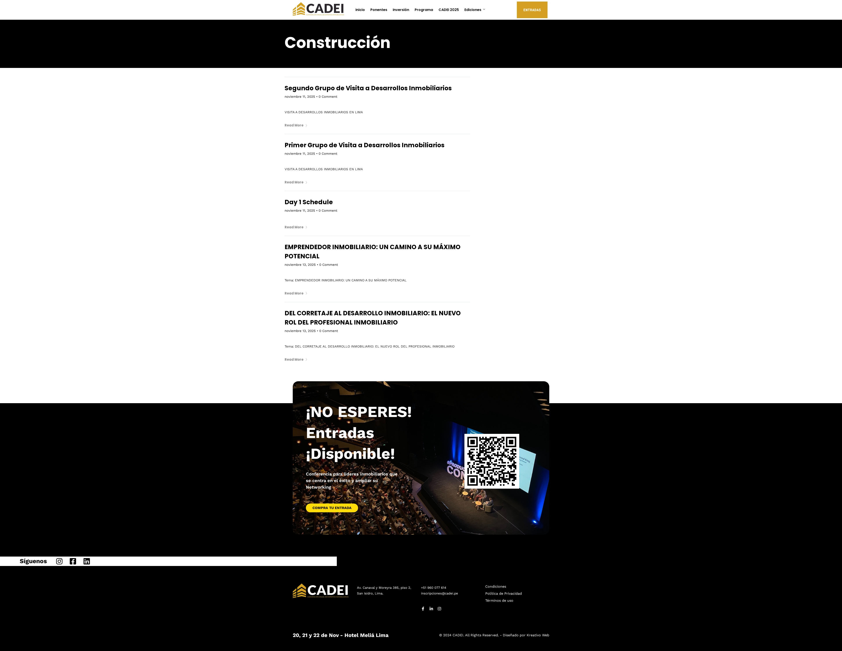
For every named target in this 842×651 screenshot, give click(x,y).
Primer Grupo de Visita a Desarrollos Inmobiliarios (364, 145)
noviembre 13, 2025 (300, 265)
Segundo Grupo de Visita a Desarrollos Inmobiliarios (368, 88)
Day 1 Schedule (309, 202)
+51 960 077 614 (433, 588)
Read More (294, 125)
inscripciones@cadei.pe (439, 593)
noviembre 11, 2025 (300, 97)
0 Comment (328, 97)
